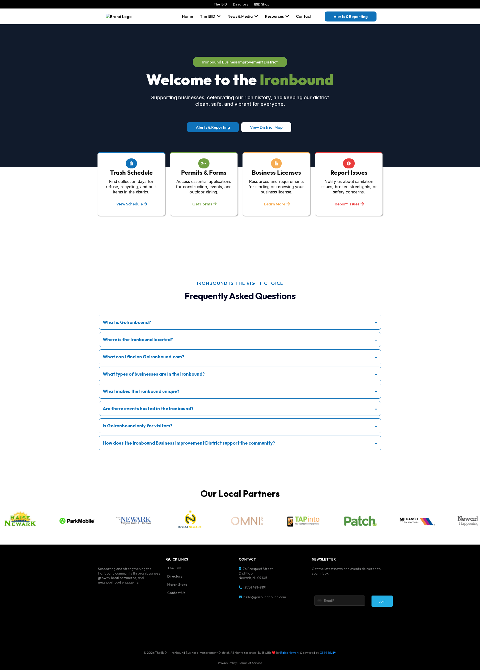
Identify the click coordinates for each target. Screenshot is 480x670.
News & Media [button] (241, 16)
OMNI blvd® (328, 653)
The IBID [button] (208, 16)
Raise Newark (289, 653)
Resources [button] (274, 16)
